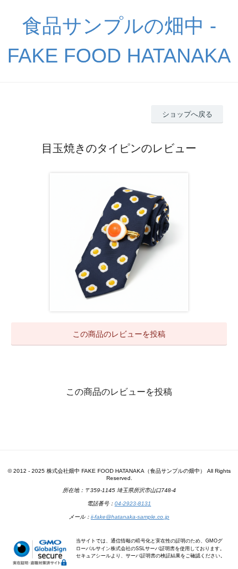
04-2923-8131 (133, 503)
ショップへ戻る (187, 114)
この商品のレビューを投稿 (119, 334)
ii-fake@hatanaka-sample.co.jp (130, 517)
